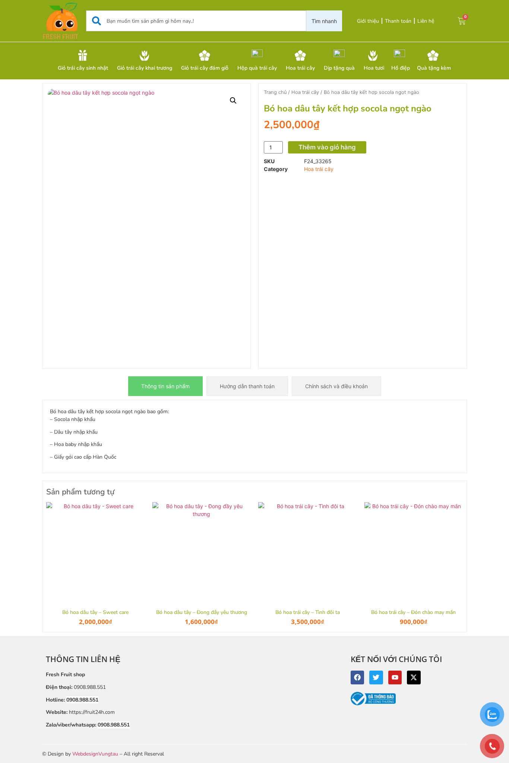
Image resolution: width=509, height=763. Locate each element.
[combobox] (196, 20)
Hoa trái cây (305, 92)
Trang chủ (275, 92)
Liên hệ (425, 21)
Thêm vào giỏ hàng (327, 147)
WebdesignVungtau (95, 753)
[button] (233, 100)
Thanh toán (398, 21)
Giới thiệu (368, 21)
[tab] (165, 386)
